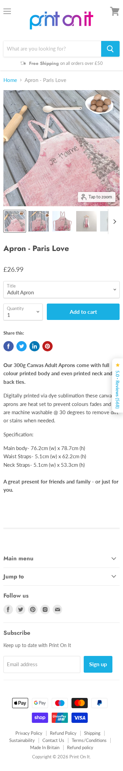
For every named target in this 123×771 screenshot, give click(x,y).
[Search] (110, 49)
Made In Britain (44, 747)
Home (10, 80)
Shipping (92, 733)
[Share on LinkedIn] (34, 346)
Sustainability (22, 740)
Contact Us (53, 740)
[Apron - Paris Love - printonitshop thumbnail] (15, 221)
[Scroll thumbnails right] (113, 221)
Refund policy (80, 747)
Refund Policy (63, 733)
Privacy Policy (28, 733)
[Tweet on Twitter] (21, 346)
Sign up (98, 664)
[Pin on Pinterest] (47, 346)
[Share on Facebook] (8, 346)
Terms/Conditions (89, 740)
